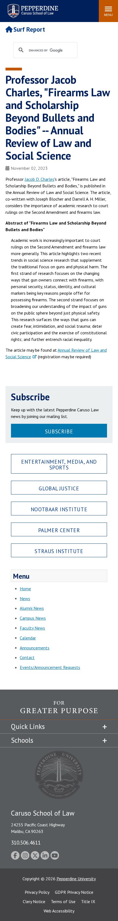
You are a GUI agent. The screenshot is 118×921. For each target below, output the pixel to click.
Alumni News (32, 608)
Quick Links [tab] (28, 726)
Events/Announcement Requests (50, 667)
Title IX (88, 901)
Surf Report (29, 29)
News (25, 598)
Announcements (34, 648)
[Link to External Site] (59, 710)
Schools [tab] (22, 740)
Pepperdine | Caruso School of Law (32, 7)
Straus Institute (59, 551)
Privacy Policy (37, 892)
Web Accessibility (59, 911)
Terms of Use (63, 901)
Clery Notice (34, 901)
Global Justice (59, 488)
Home (25, 588)
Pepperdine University (76, 878)
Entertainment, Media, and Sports (59, 464)
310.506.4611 (26, 842)
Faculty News (32, 628)
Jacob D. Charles (39, 179)
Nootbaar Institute (59, 509)
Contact (27, 657)
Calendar (28, 638)
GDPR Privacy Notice (74, 892)
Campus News (33, 618)
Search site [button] (20, 8)
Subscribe (59, 431)
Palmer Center (59, 530)
